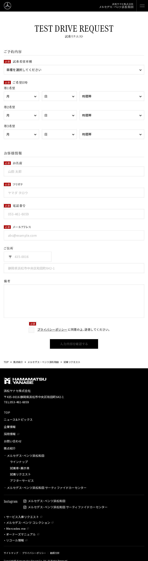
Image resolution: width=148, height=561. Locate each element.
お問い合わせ (13, 441)
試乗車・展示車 (19, 468)
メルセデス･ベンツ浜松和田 (25, 456)
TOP (6, 362)
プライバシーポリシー (52, 329)
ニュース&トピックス (18, 419)
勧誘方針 (55, 552)
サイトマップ (11, 552)
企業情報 (10, 427)
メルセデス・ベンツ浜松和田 (43, 362)
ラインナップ (19, 462)
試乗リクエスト (20, 474)
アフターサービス (22, 480)
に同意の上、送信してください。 (74, 329)
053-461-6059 (19, 402)
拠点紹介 (18, 362)
